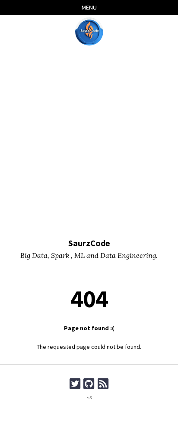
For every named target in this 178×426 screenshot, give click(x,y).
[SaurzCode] (89, 31)
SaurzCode (89, 243)
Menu (89, 7)
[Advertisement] (89, 143)
